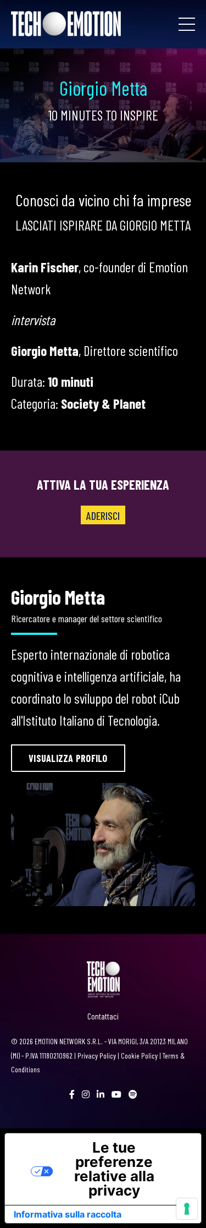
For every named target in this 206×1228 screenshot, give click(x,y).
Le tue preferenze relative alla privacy (114, 1169)
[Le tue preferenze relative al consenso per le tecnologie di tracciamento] (186, 1208)
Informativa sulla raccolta (67, 1214)
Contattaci (103, 1016)
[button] (68, 758)
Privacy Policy (96, 1055)
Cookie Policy (139, 1055)
